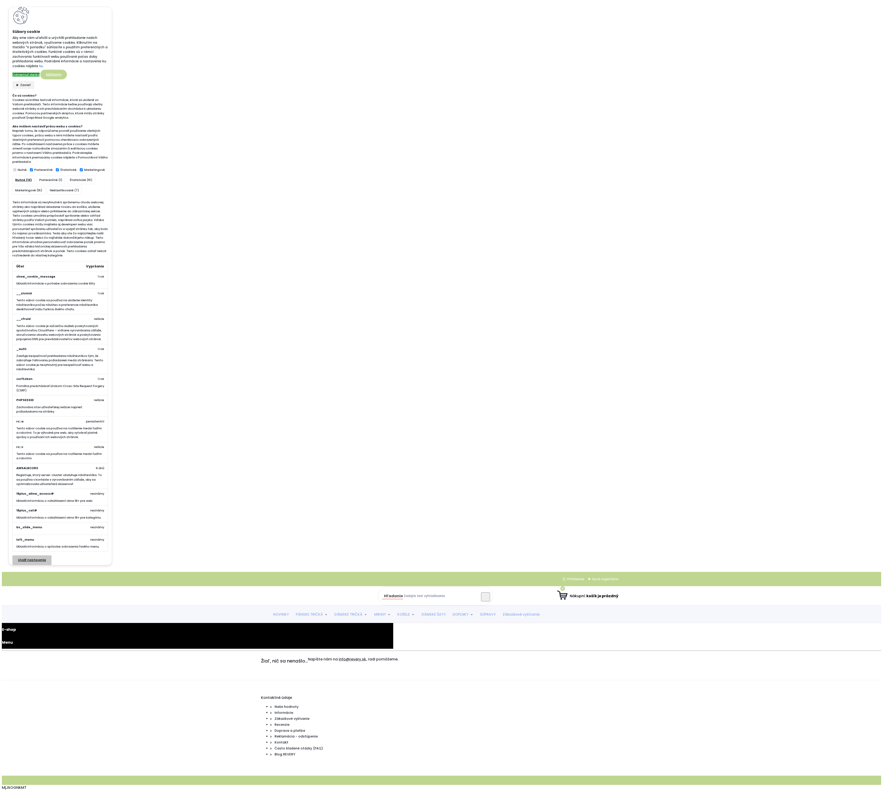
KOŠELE (403, 614)
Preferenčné (43, 170)
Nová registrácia (605, 579)
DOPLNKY (460, 614)
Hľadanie (393, 596)
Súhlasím (53, 74)
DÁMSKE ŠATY (433, 614)
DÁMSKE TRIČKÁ (348, 614)
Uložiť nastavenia (32, 560)
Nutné (22, 170)
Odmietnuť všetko (26, 75)
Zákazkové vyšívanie (521, 614)
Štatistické (68, 170)
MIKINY (380, 614)
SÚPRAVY (488, 614)
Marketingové (94, 170)
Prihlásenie (575, 579)
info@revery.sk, (353, 659)
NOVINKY (281, 614)
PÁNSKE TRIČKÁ (309, 614)
